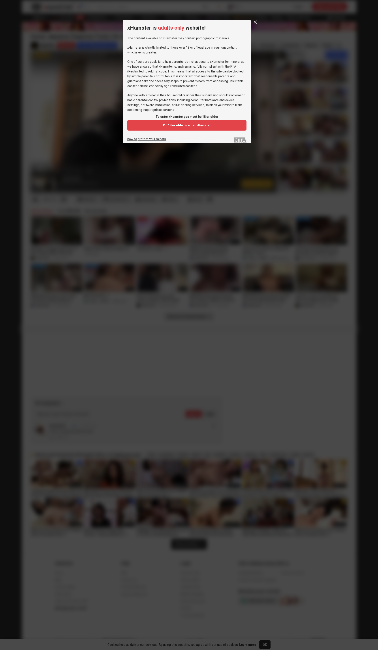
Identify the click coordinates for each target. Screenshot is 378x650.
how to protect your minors (146, 139)
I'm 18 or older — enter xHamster (187, 125)
